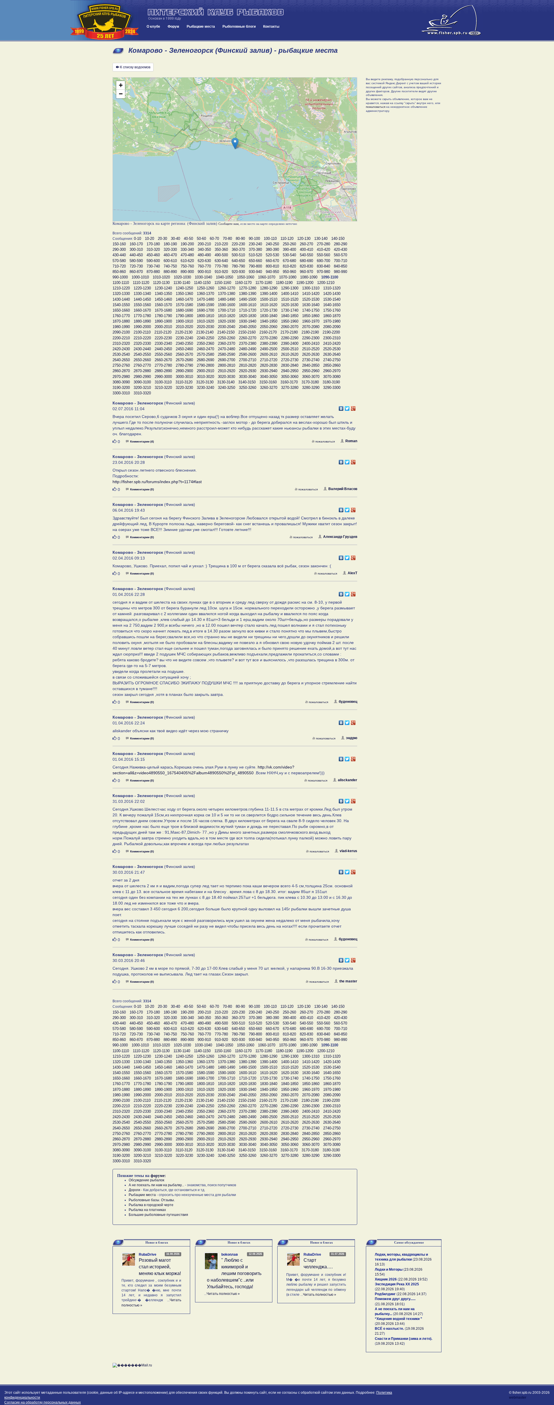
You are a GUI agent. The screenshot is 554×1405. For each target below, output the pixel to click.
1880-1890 (142, 321)
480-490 (204, 255)
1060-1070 (266, 277)
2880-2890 (163, 371)
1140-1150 (202, 282)
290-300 (119, 249)
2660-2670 (163, 360)
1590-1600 (226, 305)
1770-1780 (142, 316)
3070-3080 (331, 376)
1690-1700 (205, 310)
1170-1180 (263, 282)
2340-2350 (184, 343)
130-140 (320, 238)
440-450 (136, 255)
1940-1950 (268, 321)
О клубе (153, 27)
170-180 (153, 244)
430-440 (119, 255)
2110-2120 (162, 332)
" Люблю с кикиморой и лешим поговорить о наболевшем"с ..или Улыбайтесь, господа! (234, 1273)
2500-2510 (289, 349)
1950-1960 (289, 321)
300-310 (136, 249)
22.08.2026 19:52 (412, 1279)
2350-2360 (205, 343)
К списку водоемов (135, 67)
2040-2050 (247, 327)
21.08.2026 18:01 (390, 1304)
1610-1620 (268, 305)
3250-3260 (247, 387)
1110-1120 (141, 282)
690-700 (323, 261)
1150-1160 (222, 282)
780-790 (238, 266)
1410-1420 (310, 293)
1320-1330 (121, 293)
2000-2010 (163, 327)
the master (348, 981)
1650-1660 (121, 310)
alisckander (347, 780)
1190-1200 (304, 282)
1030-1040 (203, 277)
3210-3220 (163, 387)
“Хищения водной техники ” (398, 1319)
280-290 (340, 244)
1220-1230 (142, 288)
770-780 (221, 266)
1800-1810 (205, 316)
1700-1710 (226, 310)
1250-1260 (205, 288)
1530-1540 (331, 299)
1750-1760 (331, 310)
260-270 (306, 244)
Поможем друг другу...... (395, 1299)
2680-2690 (205, 360)
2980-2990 (142, 376)
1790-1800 (184, 316)
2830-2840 (289, 365)
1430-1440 (121, 299)
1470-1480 (205, 299)
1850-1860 (310, 316)
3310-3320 (142, 393)
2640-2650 (121, 360)
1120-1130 (161, 282)
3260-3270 (268, 387)
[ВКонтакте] (341, 407)
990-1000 (120, 277)
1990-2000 (142, 327)
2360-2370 (226, 343)
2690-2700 (226, 360)
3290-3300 (331, 387)
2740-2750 (331, 360)
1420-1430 (331, 293)
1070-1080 (287, 277)
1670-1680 (163, 310)
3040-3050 (268, 376)
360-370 (238, 249)
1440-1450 (142, 299)
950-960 (289, 272)
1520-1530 (310, 299)
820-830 (306, 266)
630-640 (221, 261)
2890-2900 (184, 371)
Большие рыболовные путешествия (158, 1215)
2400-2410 (310, 343)
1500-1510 (268, 299)
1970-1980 (331, 321)
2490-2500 (268, 349)
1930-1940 (247, 321)
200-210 (204, 244)
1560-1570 (163, 305)
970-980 (323, 272)
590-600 (153, 261)
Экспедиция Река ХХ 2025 (397, 1284)
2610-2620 (289, 354)
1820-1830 (247, 316)
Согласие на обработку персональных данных (42, 1402)
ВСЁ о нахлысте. (389, 1329)
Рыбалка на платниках (147, 1210)
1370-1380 (226, 293)
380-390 (272, 249)
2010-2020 (184, 327)
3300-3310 (121, 393)
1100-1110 (121, 282)
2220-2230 (163, 338)
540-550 (306, 255)
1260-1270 (226, 288)
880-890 (170, 272)
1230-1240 (163, 288)
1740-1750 (310, 310)
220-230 (238, 244)
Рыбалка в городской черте (151, 1205)
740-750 (170, 266)
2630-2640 (331, 354)
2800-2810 (226, 365)
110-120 (286, 238)
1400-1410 (289, 293)
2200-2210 (121, 338)
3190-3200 (121, 387)
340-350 (204, 249)
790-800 (255, 266)
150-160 (119, 244)
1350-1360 (184, 293)
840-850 (340, 266)
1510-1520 (289, 299)
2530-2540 (121, 354)
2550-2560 (163, 354)
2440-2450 (163, 349)
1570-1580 (184, 305)
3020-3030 (226, 376)
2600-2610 (268, 354)
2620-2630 (310, 354)
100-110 (270, 238)
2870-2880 (142, 371)
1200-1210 (325, 282)
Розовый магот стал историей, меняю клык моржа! (160, 1267)
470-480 (187, 255)
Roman (351, 441)
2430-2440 (142, 349)
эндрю (351, 738)
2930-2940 (268, 371)
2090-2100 (121, 332)
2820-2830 (268, 365)
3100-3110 (163, 382)
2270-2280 (268, 338)
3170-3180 (310, 382)
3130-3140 (226, 382)
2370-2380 (247, 343)
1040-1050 (224, 277)
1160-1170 (243, 282)
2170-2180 (289, 332)
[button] (235, 143)
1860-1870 (331, 316)
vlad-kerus (348, 851)
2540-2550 (142, 354)
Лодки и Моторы (389, 1269)
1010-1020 (161, 277)
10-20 (149, 238)
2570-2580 (205, 354)
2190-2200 (331, 332)
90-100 (254, 238)
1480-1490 (226, 299)
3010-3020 (205, 376)
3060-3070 (310, 376)
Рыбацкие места (201, 27)
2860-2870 (121, 371)
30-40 (175, 238)
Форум (173, 27)
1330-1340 (142, 293)
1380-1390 (247, 293)
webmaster (517, 1397)
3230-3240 (205, 387)
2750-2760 (121, 365)
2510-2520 (310, 349)
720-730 (136, 266)
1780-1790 (163, 316)
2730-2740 (310, 360)
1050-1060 (245, 277)
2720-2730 (289, 360)
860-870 (136, 272)
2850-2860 (331, 365)
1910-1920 (205, 321)
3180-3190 (331, 382)
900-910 (204, 272)
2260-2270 (247, 338)
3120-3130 (205, 382)
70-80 (227, 238)
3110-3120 (183, 382)
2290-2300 (310, 338)
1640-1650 (331, 305)
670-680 (289, 261)
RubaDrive (147, 1255)
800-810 (272, 266)
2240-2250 (205, 338)
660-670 (272, 261)
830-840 (323, 266)
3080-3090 (121, 382)
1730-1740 (289, 310)
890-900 (187, 272)
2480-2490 (247, 349)
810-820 (289, 266)
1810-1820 (226, 316)
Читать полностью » (223, 1294)
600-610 (170, 261)
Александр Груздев (340, 537)
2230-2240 (184, 338)
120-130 (303, 238)
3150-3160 (268, 382)
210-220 (221, 244)
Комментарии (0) (142, 489)
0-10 (137, 238)
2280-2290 (289, 338)
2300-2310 (331, 338)
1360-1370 (205, 293)
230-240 (255, 244)
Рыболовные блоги (239, 27)
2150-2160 (247, 332)
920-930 (238, 272)
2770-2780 (163, 365)
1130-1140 (181, 282)
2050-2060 (268, 327)
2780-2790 (184, 365)
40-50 (188, 238)
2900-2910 (205, 371)
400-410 (306, 249)
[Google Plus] (353, 407)
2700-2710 (247, 360)
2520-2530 (331, 349)
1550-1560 (142, 305)
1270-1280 (247, 288)
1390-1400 (268, 293)
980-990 (340, 272)
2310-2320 (121, 343)
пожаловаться (325, 441)
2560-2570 (184, 354)
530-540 (289, 255)
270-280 (323, 244)
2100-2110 (142, 332)
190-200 (187, 244)
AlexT (352, 573)
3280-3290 (310, 387)
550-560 (323, 255)
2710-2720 (268, 360)
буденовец (348, 702)
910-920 (221, 272)
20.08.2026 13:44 (390, 1324)
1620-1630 (289, 305)
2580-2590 (226, 354)
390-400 (289, 249)
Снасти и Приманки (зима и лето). (403, 1339)
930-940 (255, 272)
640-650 (238, 261)
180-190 (170, 244)
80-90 (240, 238)
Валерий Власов (342, 489)
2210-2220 (142, 338)
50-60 (201, 238)
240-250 (272, 244)
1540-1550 (121, 305)
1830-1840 (268, 316)
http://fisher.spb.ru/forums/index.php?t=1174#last (157, 481)
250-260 (289, 244)
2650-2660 (142, 360)
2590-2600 (247, 354)
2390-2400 (289, 343)
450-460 (153, 255)
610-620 (187, 261)
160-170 (136, 244)
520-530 (272, 255)
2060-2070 (289, 327)
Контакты (271, 27)
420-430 (340, 249)
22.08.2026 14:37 (411, 1294)
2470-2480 (226, 349)
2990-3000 (163, 376)
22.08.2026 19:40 (390, 1289)
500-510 (238, 255)
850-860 (119, 272)
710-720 (119, 266)
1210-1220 (121, 288)
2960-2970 (331, 371)
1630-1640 (310, 305)
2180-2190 (310, 332)
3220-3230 (184, 387)
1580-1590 (205, 305)
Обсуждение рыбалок (146, 1180)
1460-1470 (184, 299)
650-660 (255, 261)
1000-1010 (140, 277)
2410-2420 (331, 343)
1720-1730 (268, 310)
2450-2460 (184, 349)
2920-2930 (247, 371)
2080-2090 (331, 327)
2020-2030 (205, 327)
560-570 (340, 255)
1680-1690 (184, 310)
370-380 (255, 249)
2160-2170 (268, 332)
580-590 (136, 261)
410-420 (323, 249)
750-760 (187, 266)
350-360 (221, 249)
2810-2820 (247, 365)
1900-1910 (184, 321)
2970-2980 (121, 376)
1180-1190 (284, 282)
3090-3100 (142, 382)
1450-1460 (163, 299)
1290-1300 (289, 288)
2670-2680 (184, 360)
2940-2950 (289, 371)
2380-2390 (268, 343)
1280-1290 (268, 288)
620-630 (204, 261)
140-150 (338, 238)
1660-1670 (142, 310)
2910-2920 (226, 371)
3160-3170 (289, 382)
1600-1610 (247, 305)
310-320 (153, 249)
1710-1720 (247, 310)
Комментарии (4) (142, 441)
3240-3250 (226, 387)
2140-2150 (226, 332)
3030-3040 (247, 376)
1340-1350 (163, 293)
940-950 (272, 272)
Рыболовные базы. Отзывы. (152, 1200)
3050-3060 (289, 376)
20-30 (162, 238)
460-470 (170, 255)
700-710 (340, 261)
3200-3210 (142, 387)
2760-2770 (142, 365)
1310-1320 (331, 288)
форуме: (158, 1176)
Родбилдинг (385, 1294)
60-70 (214, 238)
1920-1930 (226, 321)
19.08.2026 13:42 (390, 1344)
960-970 (306, 272)
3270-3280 (289, 387)
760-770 (204, 266)
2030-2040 (226, 327)
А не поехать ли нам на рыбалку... (156, 1185)
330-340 (187, 249)
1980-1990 (121, 327)
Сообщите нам (228, 223)
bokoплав (229, 1255)
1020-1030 (182, 277)
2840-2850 (310, 365)
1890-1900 (163, 321)
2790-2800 (205, 365)
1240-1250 (184, 288)
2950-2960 (310, 371)
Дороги (134, 1190)
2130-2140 (205, 332)
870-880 (153, 272)
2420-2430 (121, 349)
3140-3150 (247, 382)
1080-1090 (308, 277)
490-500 (221, 255)
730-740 (153, 266)
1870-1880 (121, 321)
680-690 (306, 261)
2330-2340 (163, 343)
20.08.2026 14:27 (408, 1314)
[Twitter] (347, 407)
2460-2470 (205, 349)
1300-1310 (310, 288)
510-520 (255, 255)
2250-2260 (226, 338)
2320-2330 (142, 343)
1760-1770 (121, 316)
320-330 (170, 249)
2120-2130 (183, 332)
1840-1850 (289, 316)
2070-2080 (310, 327)
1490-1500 (247, 299)
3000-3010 (184, 376)
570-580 (119, 261)
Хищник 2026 (386, 1279)
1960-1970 (310, 321)
